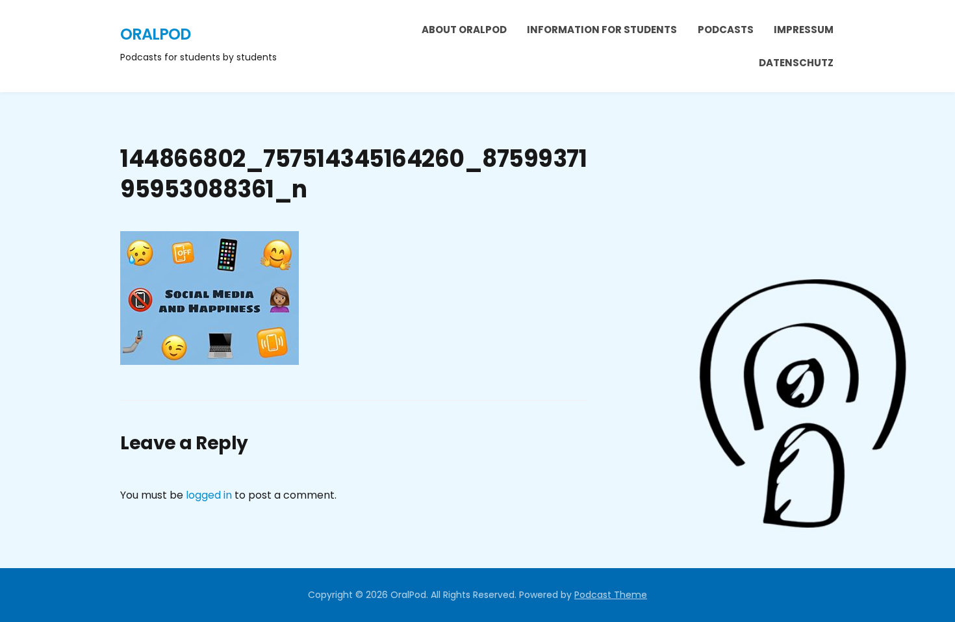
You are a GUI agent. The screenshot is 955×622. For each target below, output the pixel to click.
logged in (209, 495)
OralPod (155, 34)
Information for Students (602, 29)
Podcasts (726, 29)
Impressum (804, 29)
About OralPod (464, 29)
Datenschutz (796, 62)
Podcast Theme (610, 594)
